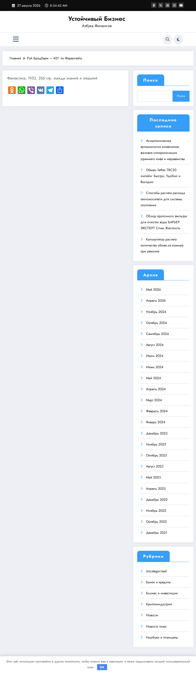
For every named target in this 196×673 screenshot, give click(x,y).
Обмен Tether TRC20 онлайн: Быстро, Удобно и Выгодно (160, 175)
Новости (152, 615)
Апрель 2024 (156, 389)
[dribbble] (167, 5)
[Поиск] (167, 39)
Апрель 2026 (156, 300)
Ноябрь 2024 (156, 311)
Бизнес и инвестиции (162, 593)
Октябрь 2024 (156, 322)
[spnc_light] (178, 39)
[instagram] (174, 5)
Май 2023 (153, 477)
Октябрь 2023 (156, 455)
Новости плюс (156, 626)
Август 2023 (154, 466)
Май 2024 (153, 378)
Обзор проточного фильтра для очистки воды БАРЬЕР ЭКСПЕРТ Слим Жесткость (164, 222)
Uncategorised (156, 571)
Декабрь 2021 (156, 532)
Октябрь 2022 (156, 521)
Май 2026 (153, 289)
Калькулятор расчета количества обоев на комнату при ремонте (162, 245)
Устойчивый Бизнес (96, 18)
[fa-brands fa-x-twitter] (160, 5)
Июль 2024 (154, 355)
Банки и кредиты (158, 582)
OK (102, 667)
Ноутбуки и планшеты (162, 637)
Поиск (150, 80)
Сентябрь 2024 (157, 333)
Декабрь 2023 (157, 433)
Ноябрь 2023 (156, 444)
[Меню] (16, 39)
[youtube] (181, 5)
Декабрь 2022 (157, 499)
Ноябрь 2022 (156, 510)
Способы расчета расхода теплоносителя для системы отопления (163, 198)
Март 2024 (154, 400)
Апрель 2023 (156, 488)
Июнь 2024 (154, 367)
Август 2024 (154, 344)
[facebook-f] (153, 5)
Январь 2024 (155, 422)
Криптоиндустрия (159, 604)
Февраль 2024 (157, 411)
